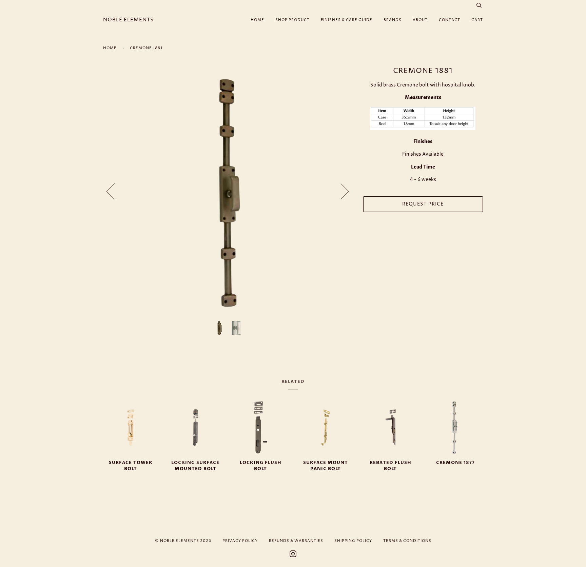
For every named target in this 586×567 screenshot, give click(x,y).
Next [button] (340, 191)
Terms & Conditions (407, 540)
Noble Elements (128, 19)
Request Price (423, 204)
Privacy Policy (240, 540)
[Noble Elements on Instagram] (293, 555)
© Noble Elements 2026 (183, 540)
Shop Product (292, 19)
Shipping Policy (353, 540)
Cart (477, 19)
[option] (228, 191)
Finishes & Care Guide (346, 19)
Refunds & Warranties (296, 540)
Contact (449, 19)
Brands (393, 19)
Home (257, 19)
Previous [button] (114, 191)
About (420, 19)
